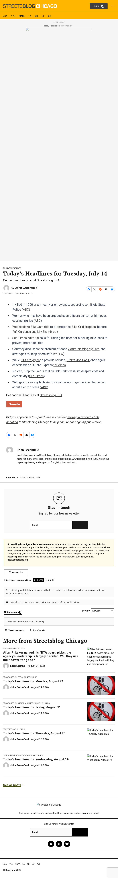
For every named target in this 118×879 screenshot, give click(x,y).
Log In (96, 6)
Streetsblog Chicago (14, 648)
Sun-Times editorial (25, 338)
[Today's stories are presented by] (59, 143)
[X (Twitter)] (59, 844)
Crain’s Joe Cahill (78, 360)
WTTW (58, 354)
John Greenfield (26, 288)
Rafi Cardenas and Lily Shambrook (35, 332)
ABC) (26, 309)
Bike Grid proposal (83, 327)
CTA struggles (30, 360)
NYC (13, 16)
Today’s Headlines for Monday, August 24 (33, 681)
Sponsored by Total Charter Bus (20, 677)
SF (43, 16)
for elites (59, 365)
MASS (22, 16)
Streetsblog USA (51, 395)
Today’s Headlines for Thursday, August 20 (34, 733)
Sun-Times (36, 376)
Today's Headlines (12, 268)
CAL (50, 16)
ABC (38, 320)
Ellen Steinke (17, 665)
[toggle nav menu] (113, 6)
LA (30, 16)
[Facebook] (51, 844)
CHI (36, 16)
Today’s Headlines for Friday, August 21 (32, 707)
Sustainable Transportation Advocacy (23, 755)
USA (5, 16)
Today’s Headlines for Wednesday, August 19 (36, 759)
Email (35, 525)
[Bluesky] (67, 844)
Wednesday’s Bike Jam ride (30, 327)
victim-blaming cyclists (83, 349)
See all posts (12, 785)
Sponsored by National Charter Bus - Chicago (26, 703)
